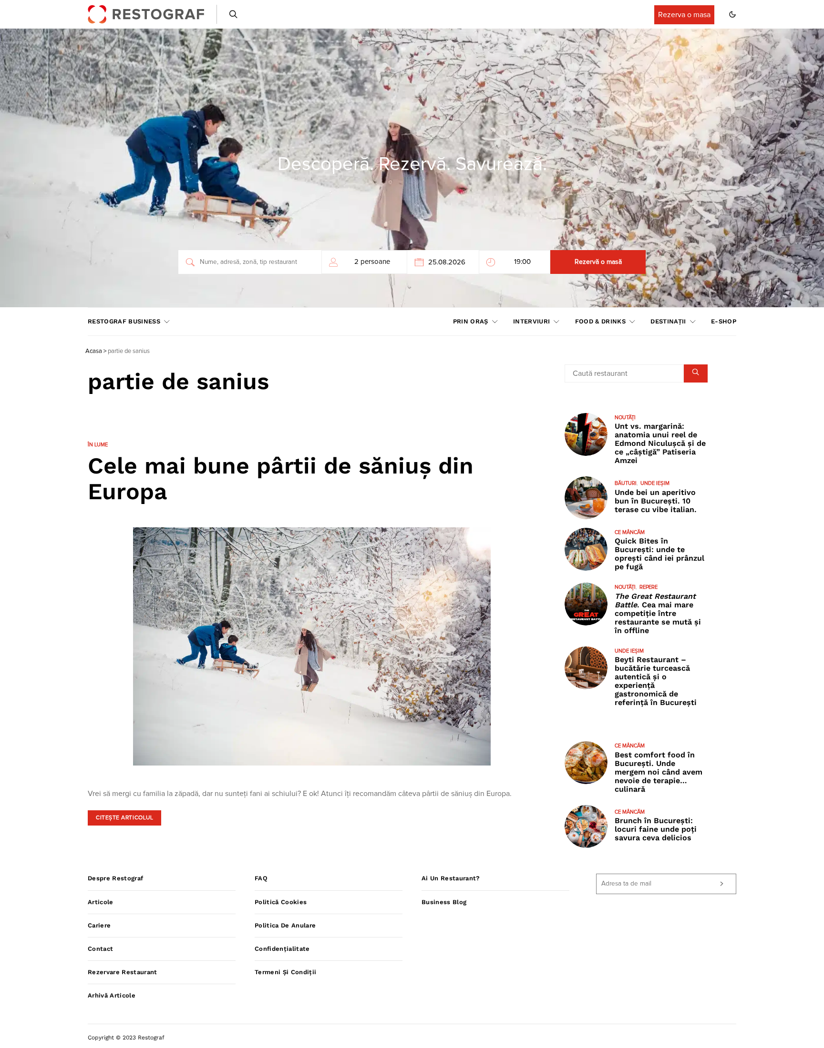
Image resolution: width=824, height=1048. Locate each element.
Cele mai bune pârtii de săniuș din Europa (281, 478)
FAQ (261, 878)
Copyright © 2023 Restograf (126, 1037)
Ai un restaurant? (451, 878)
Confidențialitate (282, 948)
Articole (100, 902)
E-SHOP (723, 321)
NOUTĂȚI (625, 417)
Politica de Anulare (285, 925)
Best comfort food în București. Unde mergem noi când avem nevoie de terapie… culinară (658, 772)
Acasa (93, 351)
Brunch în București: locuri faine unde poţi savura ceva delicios (656, 829)
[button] (732, 14)
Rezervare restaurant (122, 972)
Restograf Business (124, 321)
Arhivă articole (111, 995)
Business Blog (444, 902)
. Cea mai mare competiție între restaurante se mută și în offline (658, 613)
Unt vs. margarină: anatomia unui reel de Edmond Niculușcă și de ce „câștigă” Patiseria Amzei (660, 443)
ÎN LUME (98, 444)
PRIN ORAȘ (470, 321)
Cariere (99, 925)
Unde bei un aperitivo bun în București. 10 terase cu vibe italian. (656, 501)
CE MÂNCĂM (630, 532)
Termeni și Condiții (285, 972)
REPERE (648, 587)
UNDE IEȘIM (655, 483)
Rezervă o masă (598, 262)
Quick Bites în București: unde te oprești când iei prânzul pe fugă (659, 553)
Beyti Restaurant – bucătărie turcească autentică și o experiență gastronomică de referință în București (656, 681)
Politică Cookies (281, 902)
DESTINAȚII (668, 321)
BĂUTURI (626, 483)
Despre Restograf (115, 878)
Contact (100, 948)
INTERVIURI (531, 321)
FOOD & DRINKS (600, 321)
